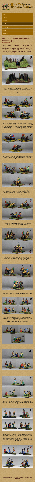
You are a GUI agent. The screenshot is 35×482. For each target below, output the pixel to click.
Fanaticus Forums (16, 53)
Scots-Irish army (20, 47)
